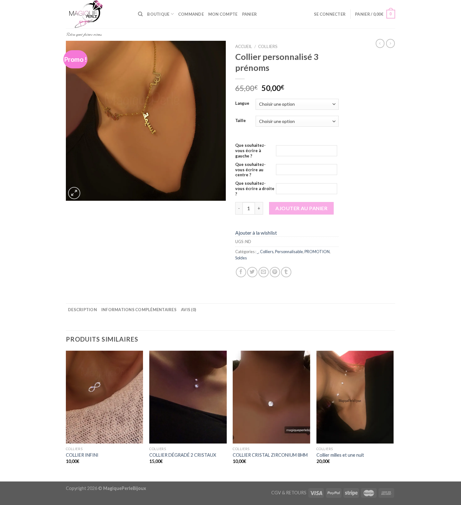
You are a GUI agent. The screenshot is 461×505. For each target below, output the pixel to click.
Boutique (158, 14)
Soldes (241, 257)
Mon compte (223, 14)
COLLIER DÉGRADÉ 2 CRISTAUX (182, 455)
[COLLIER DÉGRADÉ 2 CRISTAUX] (188, 397)
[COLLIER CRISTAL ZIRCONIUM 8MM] (271, 397)
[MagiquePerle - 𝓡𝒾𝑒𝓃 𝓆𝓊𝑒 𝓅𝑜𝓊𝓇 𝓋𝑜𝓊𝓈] (97, 14)
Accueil (243, 46)
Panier (249, 14)
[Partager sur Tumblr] (286, 272)
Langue (242, 103)
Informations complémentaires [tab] (139, 309)
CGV (276, 492)
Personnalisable (289, 251)
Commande (191, 14)
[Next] (393, 415)
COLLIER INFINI (82, 455)
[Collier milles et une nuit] (355, 397)
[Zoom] (74, 193)
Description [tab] (82, 309)
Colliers (268, 46)
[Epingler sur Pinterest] (275, 272)
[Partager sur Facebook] (241, 272)
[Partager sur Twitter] (252, 272)
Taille (240, 121)
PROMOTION (317, 251)
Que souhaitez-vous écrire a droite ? (254, 188)
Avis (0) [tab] (188, 309)
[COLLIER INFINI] (104, 397)
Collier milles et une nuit (340, 455)
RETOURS (296, 492)
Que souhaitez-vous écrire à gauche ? (250, 150)
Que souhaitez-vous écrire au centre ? (250, 170)
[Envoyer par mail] (263, 272)
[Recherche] (140, 14)
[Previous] (66, 415)
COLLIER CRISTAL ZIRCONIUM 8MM (270, 455)
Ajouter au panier (301, 208)
